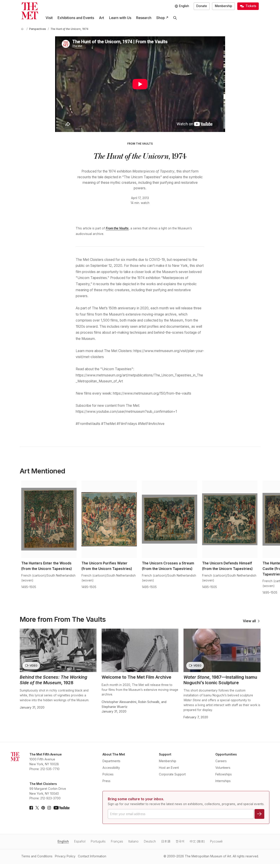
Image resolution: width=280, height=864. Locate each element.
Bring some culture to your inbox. (136, 799)
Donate (201, 6)
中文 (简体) (197, 841)
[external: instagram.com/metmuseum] (49, 808)
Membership (223, 6)
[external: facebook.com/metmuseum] (31, 808)
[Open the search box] (175, 18)
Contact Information (92, 856)
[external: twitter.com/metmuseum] (37, 808)
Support (165, 754)
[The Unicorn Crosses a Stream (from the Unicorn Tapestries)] (169, 519)
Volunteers (222, 767)
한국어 (180, 841)
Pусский (216, 841)
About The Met (113, 754)
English (63, 841)
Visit (49, 18)
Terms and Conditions (36, 856)
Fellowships (223, 774)
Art (101, 18)
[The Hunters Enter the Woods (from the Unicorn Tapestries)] (49, 519)
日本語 (165, 841)
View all (249, 621)
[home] (23, 29)
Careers (221, 761)
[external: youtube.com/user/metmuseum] (62, 808)
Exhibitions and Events (76, 18)
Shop (160, 18)
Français (117, 841)
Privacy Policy (65, 856)
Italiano (133, 841)
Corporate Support (172, 774)
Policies (108, 774)
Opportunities (226, 754)
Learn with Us (120, 18)
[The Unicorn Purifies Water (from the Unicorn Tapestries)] (109, 519)
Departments (111, 761)
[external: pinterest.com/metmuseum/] (43, 808)
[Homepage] (29, 10)
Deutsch (150, 841)
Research (143, 18)
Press (106, 781)
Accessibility (111, 767)
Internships (223, 781)
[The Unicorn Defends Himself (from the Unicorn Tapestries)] (229, 519)
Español (79, 841)
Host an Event (169, 767)
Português (98, 841)
